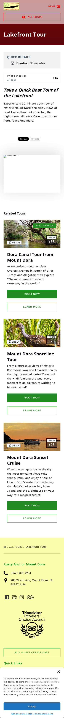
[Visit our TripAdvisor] (30, 597)
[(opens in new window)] (32, 607)
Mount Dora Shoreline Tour (30, 356)
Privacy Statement (43, 714)
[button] (58, 671)
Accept (32, 706)
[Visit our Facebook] (7, 597)
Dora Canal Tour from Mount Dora (30, 257)
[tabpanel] (32, 174)
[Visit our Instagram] (22, 597)
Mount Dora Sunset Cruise (27, 460)
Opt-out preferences (21, 714)
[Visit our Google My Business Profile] (14, 597)
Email (36, 139)
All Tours (16, 547)
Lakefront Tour (36, 547)
